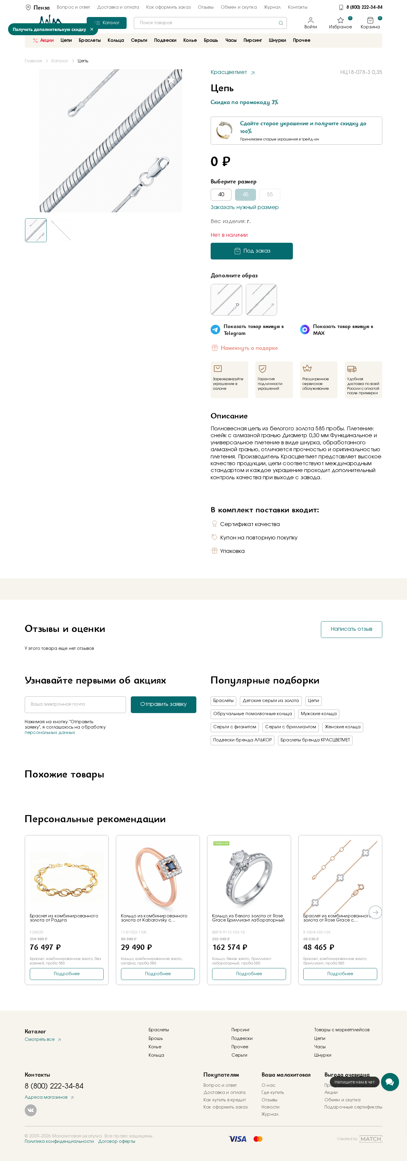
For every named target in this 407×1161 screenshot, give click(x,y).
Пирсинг (253, 40)
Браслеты (223, 701)
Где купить (273, 1093)
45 (245, 194)
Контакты (297, 7)
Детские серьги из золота (271, 701)
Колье (155, 1047)
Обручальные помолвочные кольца (252, 714)
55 (270, 194)
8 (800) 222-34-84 (364, 7)
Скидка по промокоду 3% (244, 102)
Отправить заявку (163, 704)
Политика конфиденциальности (59, 1142)
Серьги (239, 1055)
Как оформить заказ (168, 7)
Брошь (156, 1039)
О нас (268, 1085)
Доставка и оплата (118, 7)
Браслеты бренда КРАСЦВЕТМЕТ (315, 740)
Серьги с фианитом (234, 727)
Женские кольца (343, 727)
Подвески (242, 1039)
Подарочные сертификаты (353, 1107)
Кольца (156, 1055)
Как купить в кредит (225, 1100)
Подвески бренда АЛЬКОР (242, 740)
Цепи (313, 701)
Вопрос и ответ (73, 7)
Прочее (301, 40)
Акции (47, 40)
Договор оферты (116, 1142)
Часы (320, 1047)
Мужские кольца (319, 714)
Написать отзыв (351, 629)
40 (221, 194)
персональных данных (50, 733)
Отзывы (206, 7)
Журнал (272, 7)
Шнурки (277, 40)
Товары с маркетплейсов (341, 1030)
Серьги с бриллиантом (290, 727)
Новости (270, 1107)
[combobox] (210, 23)
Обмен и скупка (239, 7)
